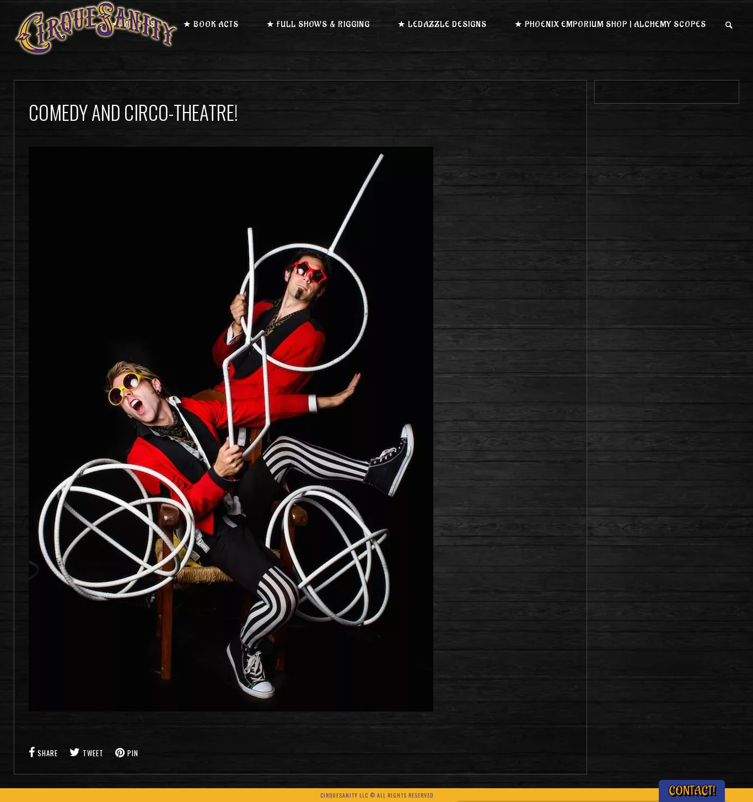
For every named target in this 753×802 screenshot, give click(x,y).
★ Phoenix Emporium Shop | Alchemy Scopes (610, 24)
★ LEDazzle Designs (442, 24)
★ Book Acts (211, 24)
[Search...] (729, 25)
